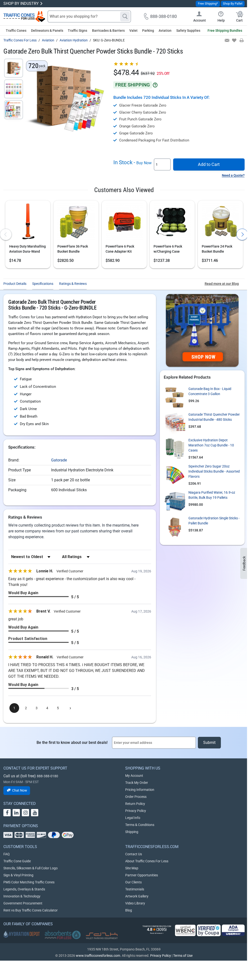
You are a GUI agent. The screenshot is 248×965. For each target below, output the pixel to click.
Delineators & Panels (47, 30)
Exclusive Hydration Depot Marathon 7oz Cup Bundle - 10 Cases (211, 445)
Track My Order (136, 783)
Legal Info (132, 818)
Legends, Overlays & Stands (24, 889)
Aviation (165, 30)
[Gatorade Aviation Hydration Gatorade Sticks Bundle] (175, 423)
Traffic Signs (77, 30)
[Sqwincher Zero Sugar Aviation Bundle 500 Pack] (175, 475)
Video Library (135, 903)
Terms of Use (183, 955)
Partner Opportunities (141, 875)
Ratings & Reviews (73, 284)
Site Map (131, 868)
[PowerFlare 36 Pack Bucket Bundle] (76, 223)
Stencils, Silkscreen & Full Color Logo (30, 868)
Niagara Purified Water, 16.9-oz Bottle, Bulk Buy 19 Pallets (211, 494)
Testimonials (134, 889)
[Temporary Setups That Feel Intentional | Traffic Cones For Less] (202, 330)
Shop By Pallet (232, 3)
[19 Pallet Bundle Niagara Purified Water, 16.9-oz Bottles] (175, 501)
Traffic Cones (16, 30)
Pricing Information (139, 790)
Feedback (244, 563)
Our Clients (133, 882)
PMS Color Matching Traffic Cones (28, 882)
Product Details (14, 284)
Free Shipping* (208, 3)
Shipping (131, 832)
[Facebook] (7, 812)
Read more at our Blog (222, 284)
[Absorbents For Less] (63, 935)
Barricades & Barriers (108, 30)
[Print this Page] (241, 41)
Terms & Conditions (139, 825)
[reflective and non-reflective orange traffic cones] (24, 16)
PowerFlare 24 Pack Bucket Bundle (217, 248)
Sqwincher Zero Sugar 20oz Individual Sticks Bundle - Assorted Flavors (214, 471)
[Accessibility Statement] (233, 930)
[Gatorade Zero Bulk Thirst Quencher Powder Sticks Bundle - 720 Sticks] (14, 68)
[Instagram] (25, 812)
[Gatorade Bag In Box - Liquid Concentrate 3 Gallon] (175, 397)
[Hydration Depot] (21, 934)
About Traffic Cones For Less (146, 861)
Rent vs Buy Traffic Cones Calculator (30, 910)
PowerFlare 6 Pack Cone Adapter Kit (120, 248)
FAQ (6, 854)
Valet (133, 30)
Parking (148, 30)
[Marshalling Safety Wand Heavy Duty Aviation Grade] (27, 223)
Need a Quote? (233, 175)
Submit (209, 742)
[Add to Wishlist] (234, 41)
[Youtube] (34, 812)
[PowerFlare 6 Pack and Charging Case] (172, 223)
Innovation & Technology (21, 896)
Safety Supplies (188, 30)
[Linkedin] (16, 812)
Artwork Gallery (136, 896)
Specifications (42, 284)
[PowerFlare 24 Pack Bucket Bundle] (220, 223)
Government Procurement (22, 903)
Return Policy (135, 804)
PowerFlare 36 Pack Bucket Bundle (72, 248)
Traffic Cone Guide (17, 861)
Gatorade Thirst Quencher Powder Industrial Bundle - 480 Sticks (214, 416)
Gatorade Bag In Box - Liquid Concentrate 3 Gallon (209, 391)
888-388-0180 (47, 776)
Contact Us (133, 854)
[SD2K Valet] (102, 936)
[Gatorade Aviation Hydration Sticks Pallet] (175, 526)
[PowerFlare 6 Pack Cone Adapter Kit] (124, 223)
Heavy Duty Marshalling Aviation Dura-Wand (27, 248)
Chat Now (19, 790)
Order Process (136, 797)
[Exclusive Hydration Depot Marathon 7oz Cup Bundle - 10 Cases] (175, 448)
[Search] (125, 16)
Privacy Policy (135, 811)
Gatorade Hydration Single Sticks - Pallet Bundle (214, 520)
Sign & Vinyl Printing (18, 875)
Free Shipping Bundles (225, 30)
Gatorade (59, 460)
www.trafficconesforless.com (98, 955)
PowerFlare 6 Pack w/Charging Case (168, 248)
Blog (128, 910)
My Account (134, 776)
